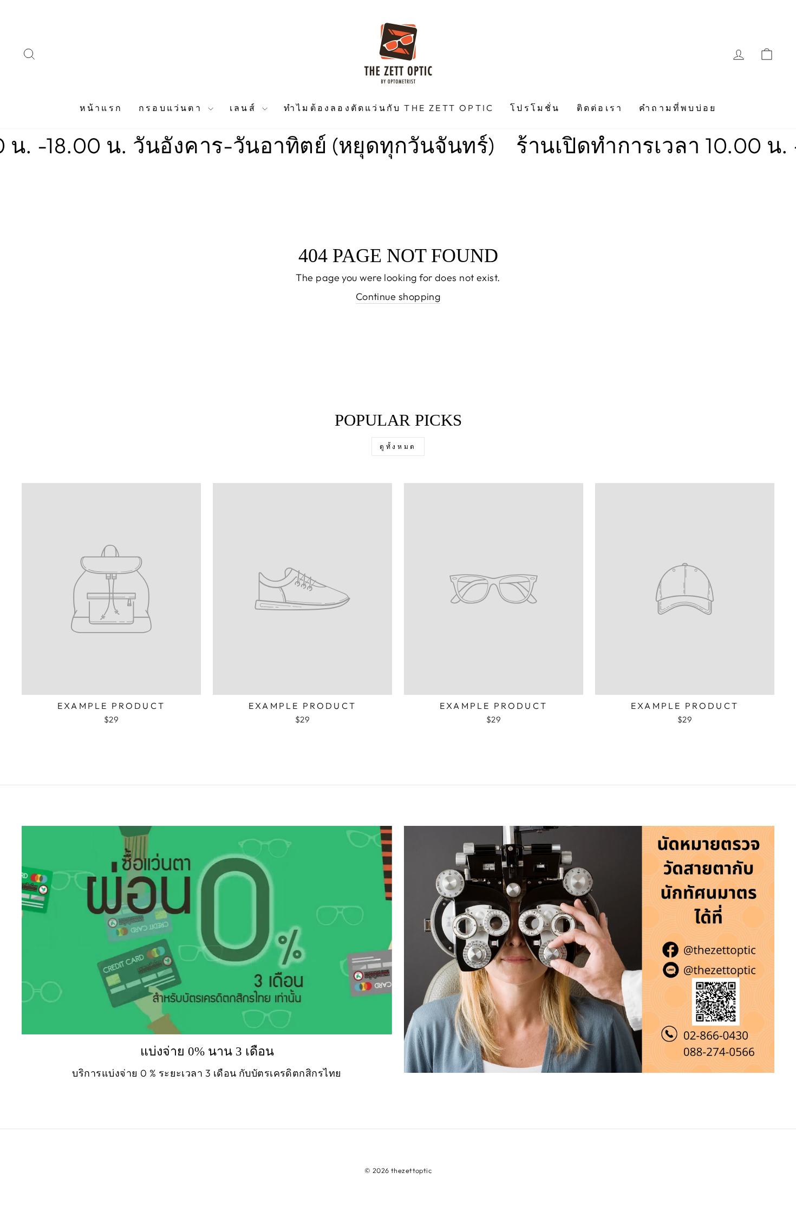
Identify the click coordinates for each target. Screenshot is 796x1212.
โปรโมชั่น (535, 107)
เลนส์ (244, 107)
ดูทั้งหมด (398, 446)
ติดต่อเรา (600, 107)
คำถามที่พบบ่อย (677, 107)
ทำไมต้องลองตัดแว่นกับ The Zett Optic (389, 107)
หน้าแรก (101, 107)
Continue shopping (398, 296)
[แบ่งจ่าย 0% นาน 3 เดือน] (207, 930)
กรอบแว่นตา (172, 107)
